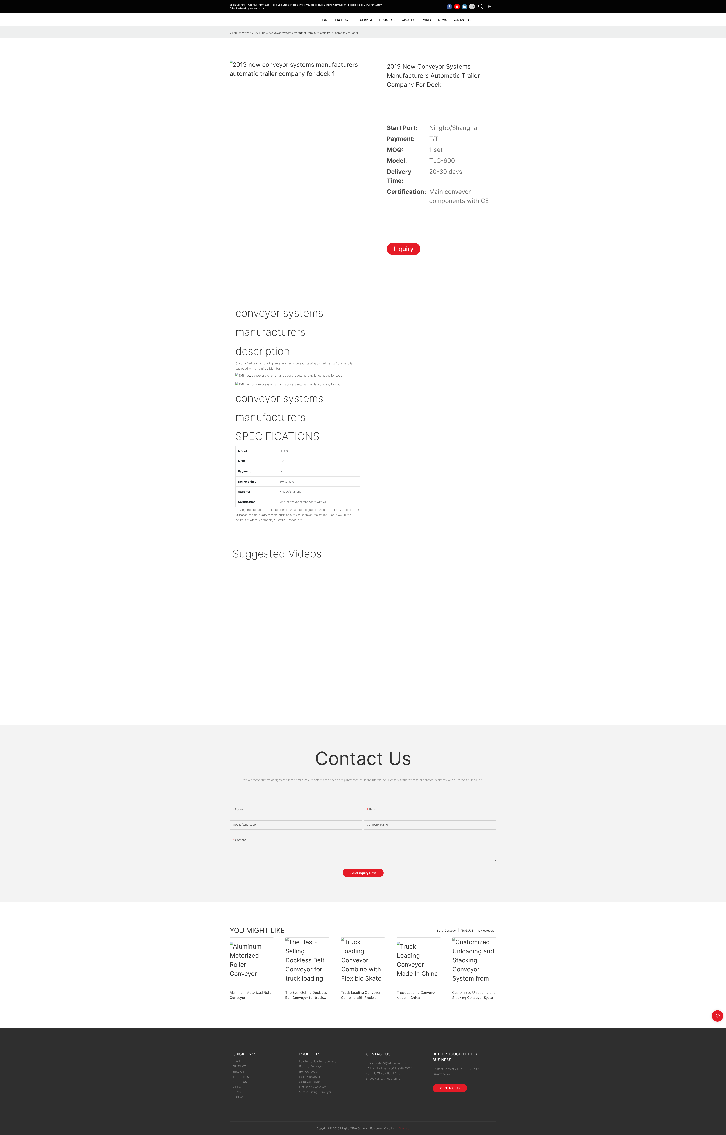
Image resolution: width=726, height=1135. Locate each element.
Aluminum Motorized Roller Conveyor (251, 995)
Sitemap (403, 1128)
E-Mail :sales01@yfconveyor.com (247, 8)
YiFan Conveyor (240, 33)
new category (485, 930)
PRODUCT (467, 930)
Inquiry (403, 248)
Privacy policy (441, 1074)
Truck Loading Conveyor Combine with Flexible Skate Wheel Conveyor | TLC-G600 (361, 995)
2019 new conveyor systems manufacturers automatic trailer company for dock (307, 33)
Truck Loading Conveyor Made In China (416, 995)
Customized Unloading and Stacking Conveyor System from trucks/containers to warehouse (474, 995)
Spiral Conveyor (447, 930)
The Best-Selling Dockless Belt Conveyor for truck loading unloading (306, 995)
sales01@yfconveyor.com (393, 1063)
